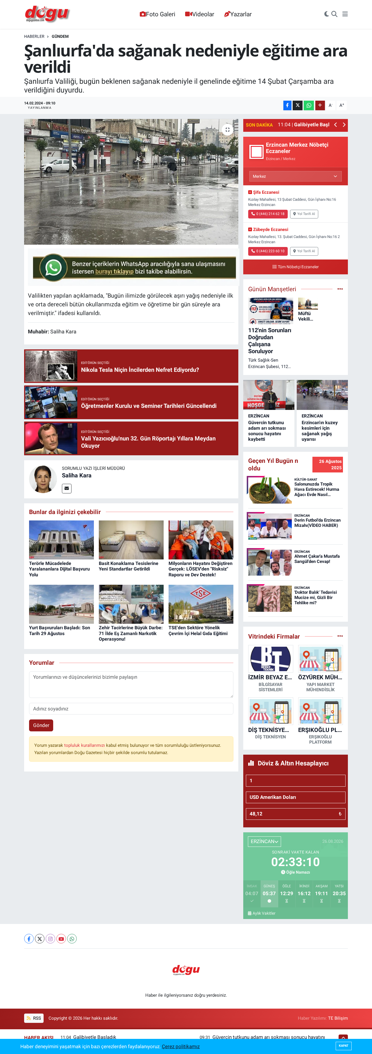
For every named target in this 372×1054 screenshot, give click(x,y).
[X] (39, 938)
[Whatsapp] (72, 938)
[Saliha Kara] (43, 479)
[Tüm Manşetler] (340, 289)
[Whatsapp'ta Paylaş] (309, 105)
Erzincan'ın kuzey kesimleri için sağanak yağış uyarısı (320, 431)
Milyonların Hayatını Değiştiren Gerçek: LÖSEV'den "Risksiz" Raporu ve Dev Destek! (201, 569)
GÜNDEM (60, 36)
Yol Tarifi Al (306, 214)
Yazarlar (241, 14)
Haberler (34, 36)
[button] (335, 125)
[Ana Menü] (345, 14)
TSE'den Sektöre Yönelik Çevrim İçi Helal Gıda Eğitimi (198, 630)
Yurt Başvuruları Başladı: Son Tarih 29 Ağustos (59, 630)
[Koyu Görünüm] (326, 14)
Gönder (41, 725)
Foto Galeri (160, 14)
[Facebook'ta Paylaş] (287, 105)
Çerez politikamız (181, 1046)
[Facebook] (29, 938)
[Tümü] (340, 636)
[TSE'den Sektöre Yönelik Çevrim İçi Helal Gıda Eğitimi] (201, 604)
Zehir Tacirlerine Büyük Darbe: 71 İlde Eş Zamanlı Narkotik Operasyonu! (131, 633)
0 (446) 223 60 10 (270, 251)
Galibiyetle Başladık (94, 1037)
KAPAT (343, 1046)
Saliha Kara (77, 475)
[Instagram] (50, 938)
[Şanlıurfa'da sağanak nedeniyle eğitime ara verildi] (131, 182)
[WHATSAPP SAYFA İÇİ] (133, 266)
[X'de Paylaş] (298, 105)
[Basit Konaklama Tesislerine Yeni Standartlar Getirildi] (131, 540)
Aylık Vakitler (264, 913)
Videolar (203, 14)
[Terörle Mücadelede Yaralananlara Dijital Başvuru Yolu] (61, 540)
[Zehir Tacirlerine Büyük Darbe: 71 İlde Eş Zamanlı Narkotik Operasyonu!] (131, 604)
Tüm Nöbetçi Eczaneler (298, 266)
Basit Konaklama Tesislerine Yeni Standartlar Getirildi (128, 566)
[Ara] (334, 14)
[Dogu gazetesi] (48, 14)
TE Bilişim (338, 1018)
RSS (36, 1018)
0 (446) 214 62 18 (270, 214)
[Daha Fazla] (320, 105)
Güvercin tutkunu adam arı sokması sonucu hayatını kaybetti (267, 431)
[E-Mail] (66, 488)
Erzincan (258, 416)
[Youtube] (61, 938)
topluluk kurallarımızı (85, 745)
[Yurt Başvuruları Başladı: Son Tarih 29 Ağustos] (61, 604)
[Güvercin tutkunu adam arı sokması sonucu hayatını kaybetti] (268, 395)
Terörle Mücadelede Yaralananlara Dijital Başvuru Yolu (59, 569)
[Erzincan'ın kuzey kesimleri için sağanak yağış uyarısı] (322, 395)
